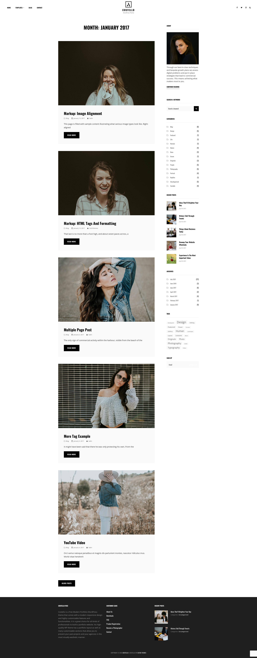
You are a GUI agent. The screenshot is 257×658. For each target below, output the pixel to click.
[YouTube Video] (106, 502)
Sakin (91, 118)
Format (188, 327)
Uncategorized (174, 182)
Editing (192, 323)
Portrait (172, 173)
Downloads (110, 615)
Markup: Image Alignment (83, 113)
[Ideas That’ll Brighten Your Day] (171, 206)
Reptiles (172, 177)
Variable (172, 186)
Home (9, 8)
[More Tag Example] (106, 396)
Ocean (172, 156)
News (171, 152)
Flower (180, 327)
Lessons (178, 335)
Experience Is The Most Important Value (187, 256)
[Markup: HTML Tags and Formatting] (106, 183)
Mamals (172, 143)
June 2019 (173, 283)
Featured (172, 135)
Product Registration (113, 624)
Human (180, 331)
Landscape (190, 331)
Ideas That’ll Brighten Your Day (181, 611)
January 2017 (174, 304)
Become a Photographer (114, 628)
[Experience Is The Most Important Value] (171, 258)
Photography (174, 169)
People (172, 165)
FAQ (107, 619)
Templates (18, 8)
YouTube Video (74, 542)
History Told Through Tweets (180, 628)
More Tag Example (77, 436)
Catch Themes (142, 653)
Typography (174, 347)
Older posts (67, 583)
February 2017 (174, 300)
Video (184, 348)
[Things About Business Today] (171, 232)
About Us (109, 611)
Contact (39, 8)
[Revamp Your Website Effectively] (171, 245)
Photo (181, 339)
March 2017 (173, 296)
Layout (170, 336)
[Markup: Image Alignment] (106, 73)
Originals (173, 160)
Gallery (170, 331)
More (186, 335)
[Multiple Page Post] (106, 289)
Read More (73, 136)
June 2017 (173, 288)
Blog (30, 8)
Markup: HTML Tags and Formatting (90, 223)
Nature (172, 148)
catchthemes (93, 228)
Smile (185, 343)
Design (172, 131)
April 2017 (173, 292)
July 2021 (173, 279)
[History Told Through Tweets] (171, 219)
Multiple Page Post (78, 329)
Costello (128, 10)
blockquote (171, 323)
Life (171, 139)
